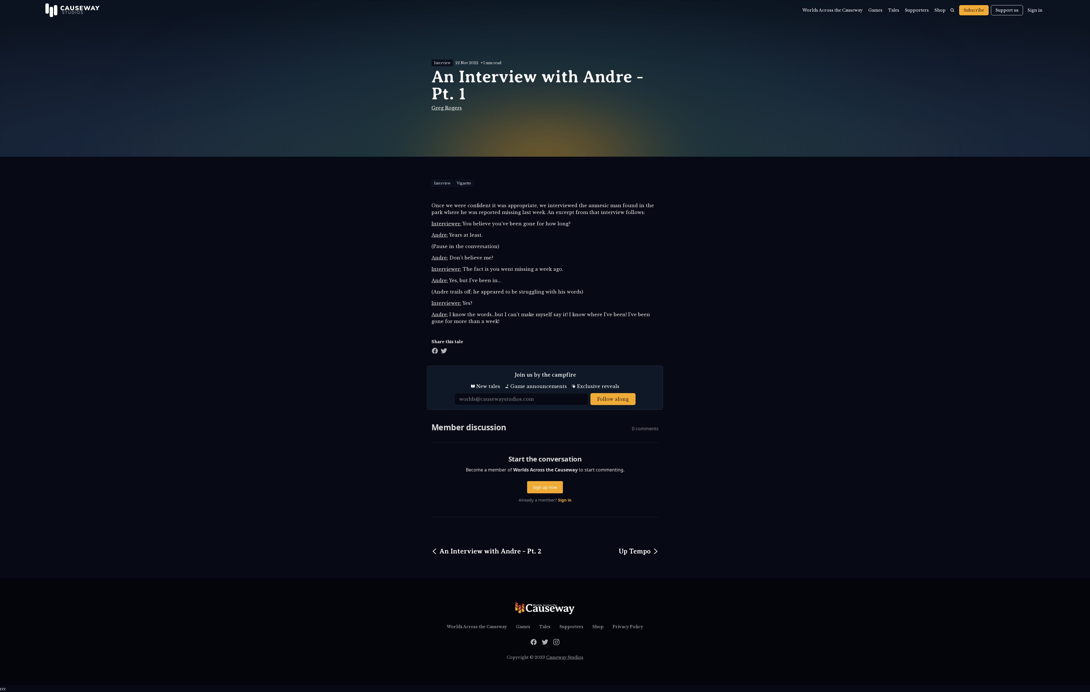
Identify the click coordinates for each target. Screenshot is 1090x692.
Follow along (613, 399)
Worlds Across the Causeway (832, 10)
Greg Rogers (446, 108)
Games (875, 10)
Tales (893, 10)
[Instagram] (556, 642)
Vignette (464, 183)
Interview (442, 63)
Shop (940, 10)
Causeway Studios (564, 657)
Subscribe (974, 10)
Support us (1006, 10)
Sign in (1035, 10)
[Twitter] (545, 642)
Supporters (917, 10)
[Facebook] (533, 642)
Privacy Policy (628, 626)
